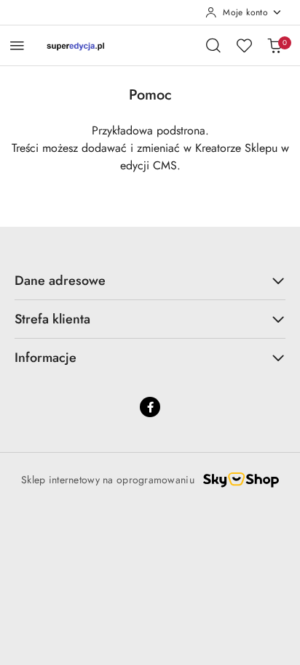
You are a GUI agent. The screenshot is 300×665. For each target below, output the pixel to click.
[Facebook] (150, 407)
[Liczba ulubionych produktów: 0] (244, 45)
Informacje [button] (45, 357)
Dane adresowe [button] (60, 280)
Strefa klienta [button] (52, 319)
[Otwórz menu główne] (17, 45)
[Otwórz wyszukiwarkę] (213, 45)
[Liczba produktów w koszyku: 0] (275, 45)
